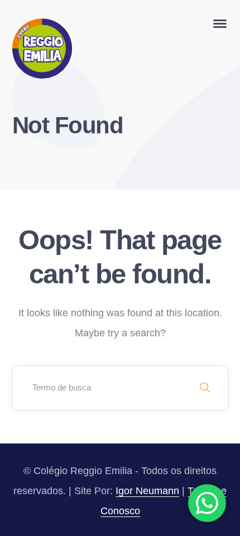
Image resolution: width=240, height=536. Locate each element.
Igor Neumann (147, 490)
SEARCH (204, 387)
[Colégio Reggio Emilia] (42, 48)
